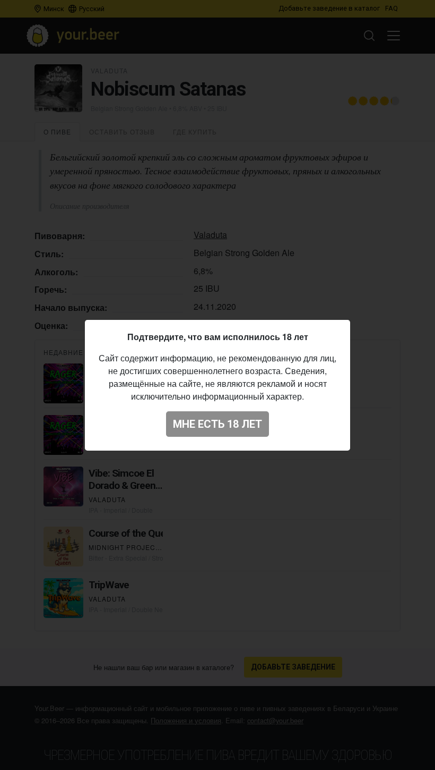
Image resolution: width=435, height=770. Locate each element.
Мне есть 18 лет (217, 424)
